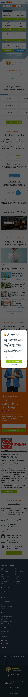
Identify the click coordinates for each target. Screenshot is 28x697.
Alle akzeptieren (14, 361)
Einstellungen (14, 364)
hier (11, 357)
